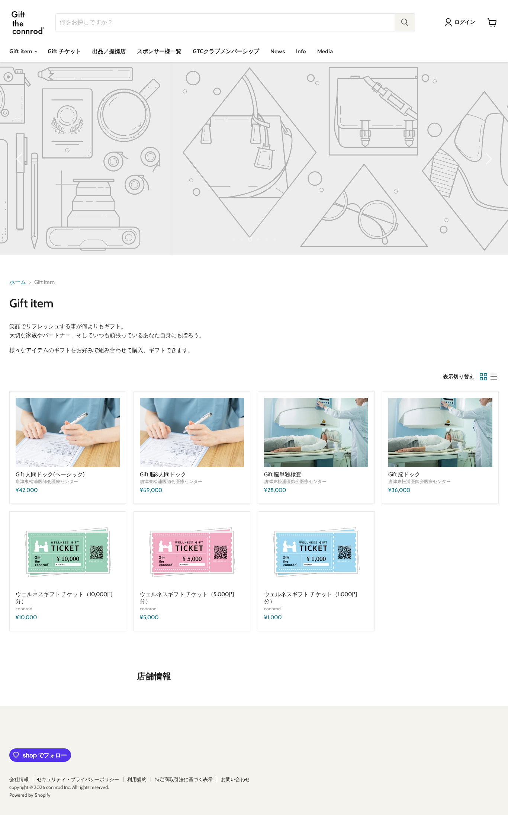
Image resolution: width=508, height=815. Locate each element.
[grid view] (483, 376)
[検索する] (405, 22)
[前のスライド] (20, 158)
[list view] (494, 376)
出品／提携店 (109, 51)
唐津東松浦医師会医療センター (47, 481)
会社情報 (19, 779)
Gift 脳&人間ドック (163, 474)
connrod (24, 608)
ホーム (17, 282)
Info (301, 51)
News (277, 51)
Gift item (21, 51)
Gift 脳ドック (404, 474)
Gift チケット (64, 51)
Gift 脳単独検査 (283, 474)
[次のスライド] (487, 158)
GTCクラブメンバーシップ (226, 51)
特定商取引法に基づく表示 (184, 779)
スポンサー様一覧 (159, 51)
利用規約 (137, 779)
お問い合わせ (235, 779)
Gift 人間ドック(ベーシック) (50, 474)
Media (325, 51)
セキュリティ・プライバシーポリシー (78, 779)
